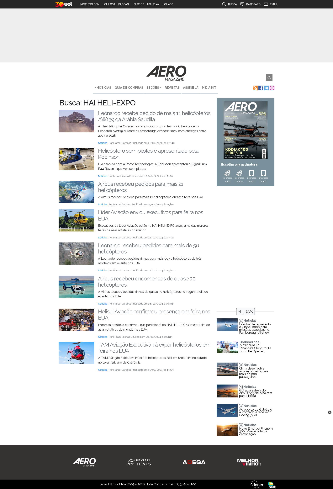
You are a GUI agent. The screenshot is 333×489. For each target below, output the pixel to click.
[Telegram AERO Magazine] (266, 87)
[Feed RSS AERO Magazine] (255, 87)
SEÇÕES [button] (153, 87)
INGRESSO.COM (89, 4)
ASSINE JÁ (190, 87)
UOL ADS (167, 4)
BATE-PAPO (253, 4)
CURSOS (139, 4)
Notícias (102, 142)
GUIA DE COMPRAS (129, 87)
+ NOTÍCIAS (102, 87)
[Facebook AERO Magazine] (260, 87)
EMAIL (274, 4)
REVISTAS (172, 87)
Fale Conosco (157, 484)
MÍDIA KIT (209, 87)
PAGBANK (124, 4)
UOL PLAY (153, 4)
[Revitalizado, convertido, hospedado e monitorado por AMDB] (272, 485)
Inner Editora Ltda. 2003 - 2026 (122, 484)
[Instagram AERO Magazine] (271, 87)
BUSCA (232, 4)
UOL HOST (109, 4)
